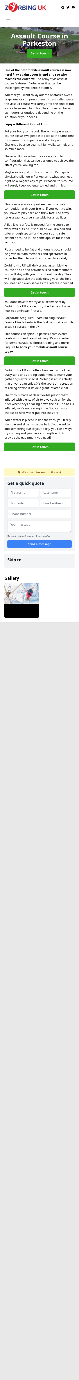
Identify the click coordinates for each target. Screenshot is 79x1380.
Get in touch (39, 53)
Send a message (39, 544)
